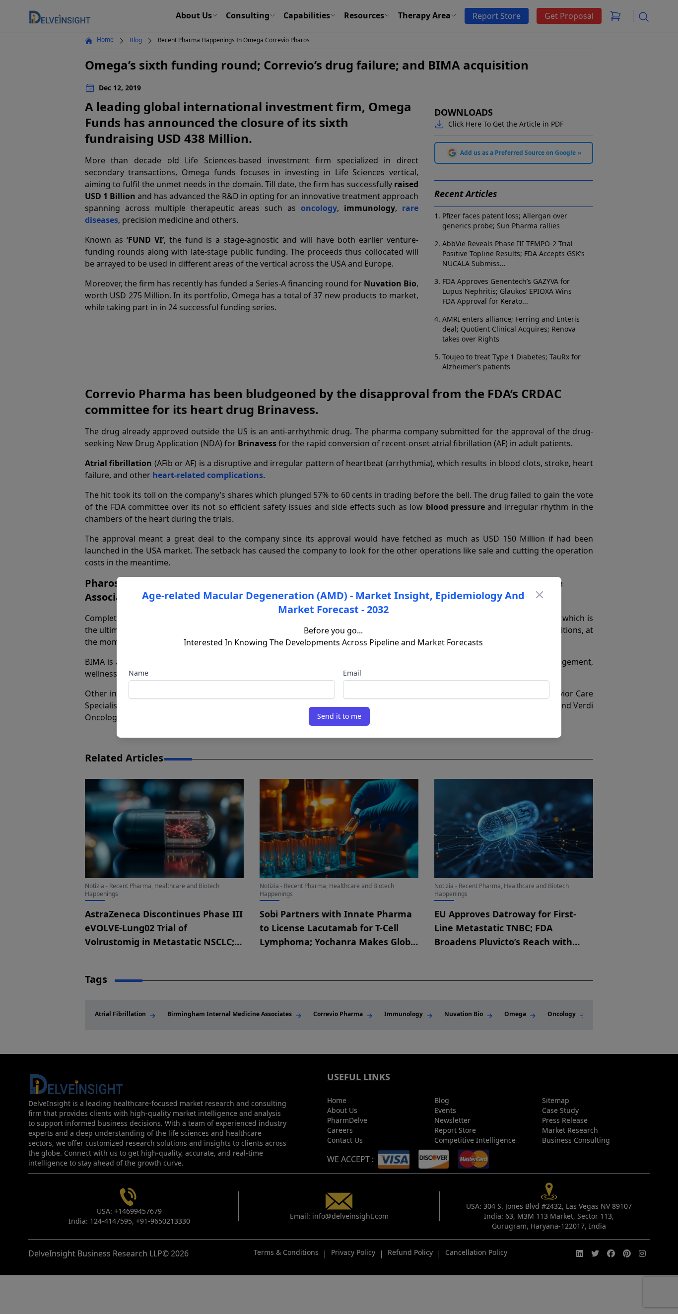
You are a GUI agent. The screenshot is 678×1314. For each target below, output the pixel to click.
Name (138, 673)
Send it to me (339, 716)
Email (352, 673)
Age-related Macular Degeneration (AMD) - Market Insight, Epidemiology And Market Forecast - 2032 (333, 602)
